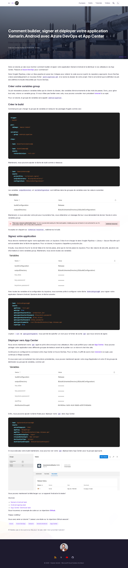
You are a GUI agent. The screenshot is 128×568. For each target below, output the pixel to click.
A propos (82, 3)
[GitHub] (73, 557)
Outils (90, 3)
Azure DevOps (28, 70)
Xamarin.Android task (19, 502)
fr (13, 3)
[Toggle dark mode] (118, 3)
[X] (61, 557)
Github (52, 510)
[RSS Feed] (55, 557)
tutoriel (98, 93)
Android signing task (18, 505)
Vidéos (107, 3)
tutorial (98, 352)
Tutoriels (99, 3)
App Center (99, 345)
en (9, 3)
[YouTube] (67, 557)
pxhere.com (122, 57)
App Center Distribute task (21, 508)
